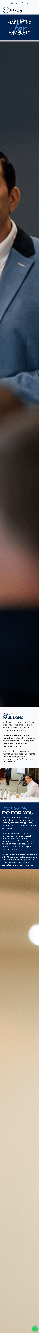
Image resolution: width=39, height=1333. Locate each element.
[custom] (11, 3)
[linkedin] (27, 3)
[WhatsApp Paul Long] (35, 1328)
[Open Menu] (35, 9)
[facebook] (22, 3)
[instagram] (17, 3)
